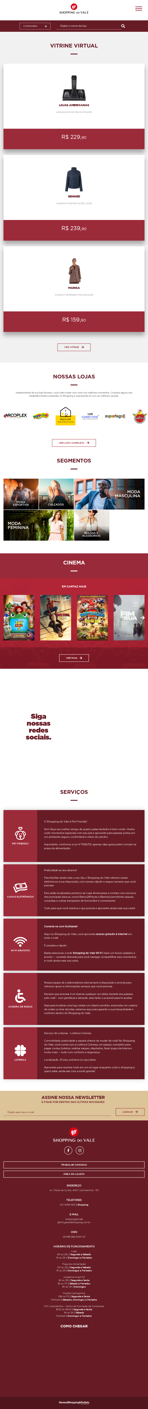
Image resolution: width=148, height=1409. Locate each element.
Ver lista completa (71, 443)
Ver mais (71, 658)
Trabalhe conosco (74, 1165)
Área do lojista (74, 1174)
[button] (5, 416)
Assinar (127, 1112)
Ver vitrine (71, 347)
